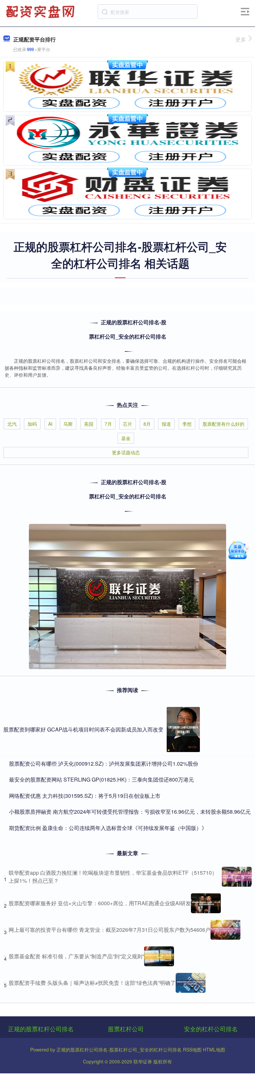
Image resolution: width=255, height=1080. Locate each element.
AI (50, 423)
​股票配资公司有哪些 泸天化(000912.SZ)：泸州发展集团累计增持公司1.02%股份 (103, 763)
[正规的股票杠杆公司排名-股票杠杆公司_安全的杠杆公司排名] (41, 11)
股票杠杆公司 (126, 1028)
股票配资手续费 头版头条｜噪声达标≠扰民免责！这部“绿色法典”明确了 (92, 982)
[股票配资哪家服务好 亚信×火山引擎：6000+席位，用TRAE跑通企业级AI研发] (206, 903)
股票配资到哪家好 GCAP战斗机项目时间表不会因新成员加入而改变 (83, 729)
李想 (187, 423)
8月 (147, 423)
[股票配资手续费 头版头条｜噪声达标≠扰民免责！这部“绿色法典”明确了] (191, 983)
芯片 (127, 423)
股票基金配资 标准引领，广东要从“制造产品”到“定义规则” (76, 956)
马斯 (68, 423)
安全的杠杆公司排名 (211, 1028)
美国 (88, 423)
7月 (108, 423)
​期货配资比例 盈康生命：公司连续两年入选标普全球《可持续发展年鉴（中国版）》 (108, 828)
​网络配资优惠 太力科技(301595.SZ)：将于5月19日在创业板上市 (84, 795)
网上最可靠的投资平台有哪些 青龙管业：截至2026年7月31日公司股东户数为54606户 (110, 929)
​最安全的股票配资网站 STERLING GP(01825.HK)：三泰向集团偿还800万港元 (101, 779)
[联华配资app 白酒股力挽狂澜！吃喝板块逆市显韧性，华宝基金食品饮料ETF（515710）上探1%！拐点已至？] (237, 877)
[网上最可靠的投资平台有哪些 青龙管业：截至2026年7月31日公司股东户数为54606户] (225, 930)
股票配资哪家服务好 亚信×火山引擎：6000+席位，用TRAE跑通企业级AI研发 (100, 903)
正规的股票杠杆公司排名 (41, 1028)
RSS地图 (192, 1049)
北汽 (12, 423)
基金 (125, 438)
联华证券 (142, 1061)
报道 (166, 423)
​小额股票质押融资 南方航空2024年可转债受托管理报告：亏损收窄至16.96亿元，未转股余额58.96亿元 (130, 811)
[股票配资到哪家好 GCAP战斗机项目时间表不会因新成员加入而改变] (183, 729)
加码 (32, 423)
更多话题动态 (126, 452)
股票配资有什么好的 (223, 423)
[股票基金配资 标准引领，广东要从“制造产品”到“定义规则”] (159, 956)
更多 (240, 39)
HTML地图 (214, 1049)
